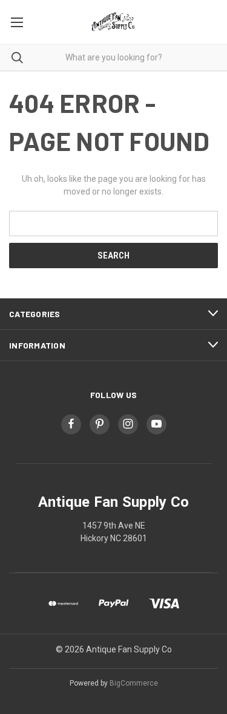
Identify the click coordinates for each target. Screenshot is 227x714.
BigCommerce (134, 683)
